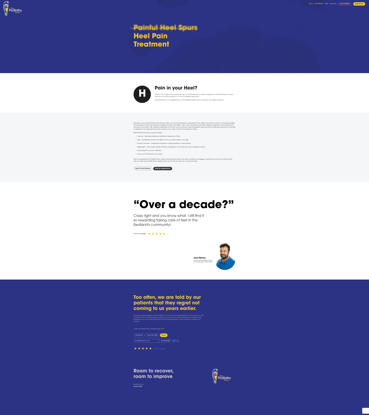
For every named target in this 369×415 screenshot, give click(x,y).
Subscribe (166, 341)
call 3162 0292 (152, 335)
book (164, 335)
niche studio (138, 386)
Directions (139, 335)
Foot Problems (318, 3)
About (311, 3)
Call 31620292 (345, 4)
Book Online (359, 4)
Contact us (332, 3)
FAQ (326, 3)
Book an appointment (162, 168)
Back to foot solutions (142, 168)
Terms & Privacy (139, 384)
